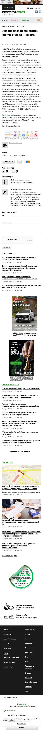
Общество (8, 462)
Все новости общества (9, 556)
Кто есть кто (29, 639)
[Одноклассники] (29, 162)
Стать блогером (31, 682)
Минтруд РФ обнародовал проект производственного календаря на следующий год (20, 405)
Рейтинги (28, 652)
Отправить (6, 247)
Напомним (5, 115)
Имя (3, 215)
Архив (27, 661)
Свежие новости (10, 385)
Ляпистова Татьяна (15, 143)
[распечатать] (19, 163)
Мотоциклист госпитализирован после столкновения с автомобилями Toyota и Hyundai (19, 278)
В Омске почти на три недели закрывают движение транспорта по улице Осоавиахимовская (21, 442)
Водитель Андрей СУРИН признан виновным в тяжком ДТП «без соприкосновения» (19, 258)
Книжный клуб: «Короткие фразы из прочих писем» (21, 389)
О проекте (28, 673)
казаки (22, 155)
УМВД (4, 155)
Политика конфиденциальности (17, 715)
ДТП (9, 155)
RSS (26, 691)
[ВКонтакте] (27, 162)
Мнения (28, 648)
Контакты (28, 677)
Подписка (28, 686)
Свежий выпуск (30, 630)
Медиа (27, 634)
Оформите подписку (24, 605)
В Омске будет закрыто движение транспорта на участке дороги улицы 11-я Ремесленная (20, 396)
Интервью (28, 643)
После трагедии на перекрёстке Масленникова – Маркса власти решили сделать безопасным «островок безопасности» (20, 268)
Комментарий (6, 223)
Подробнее (11, 721)
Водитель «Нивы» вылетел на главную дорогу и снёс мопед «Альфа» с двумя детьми (21, 286)
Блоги (27, 657)
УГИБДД (15, 155)
